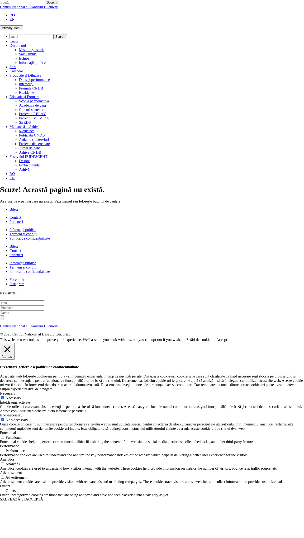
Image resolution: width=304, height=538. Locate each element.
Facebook (17, 280)
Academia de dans (33, 105)
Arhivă (24, 169)
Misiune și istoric (31, 50)
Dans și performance (34, 80)
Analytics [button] (7, 459)
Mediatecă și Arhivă (24, 127)
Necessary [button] (7, 393)
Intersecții (26, 84)
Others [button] (5, 486)
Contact (15, 217)
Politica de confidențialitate (30, 238)
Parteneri (16, 222)
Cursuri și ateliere (32, 110)
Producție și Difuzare (25, 75)
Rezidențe (26, 92)
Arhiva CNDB (30, 152)
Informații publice (32, 63)
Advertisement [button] (11, 473)
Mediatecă (26, 131)
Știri (13, 67)
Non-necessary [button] (11, 415)
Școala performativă (34, 101)
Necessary (13, 398)
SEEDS (25, 122)
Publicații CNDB (32, 135)
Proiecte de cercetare (34, 144)
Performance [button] (9, 446)
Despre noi (18, 45)
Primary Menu (11, 28)
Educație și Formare (24, 97)
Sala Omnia (28, 54)
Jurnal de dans (29, 148)
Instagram (17, 284)
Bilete (14, 209)
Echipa (24, 58)
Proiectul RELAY (32, 114)
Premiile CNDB (31, 88)
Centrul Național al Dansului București (29, 7)
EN (12, 19)
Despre (24, 161)
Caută (14, 41)
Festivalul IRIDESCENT (29, 157)
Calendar (16, 71)
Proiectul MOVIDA (34, 118)
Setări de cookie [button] (198, 340)
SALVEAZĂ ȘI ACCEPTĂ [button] (21, 499)
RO (12, 15)
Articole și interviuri (34, 139)
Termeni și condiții (23, 234)
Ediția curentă (29, 165)
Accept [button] (221, 340)
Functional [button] (8, 433)
